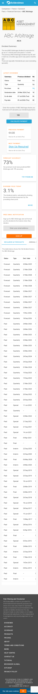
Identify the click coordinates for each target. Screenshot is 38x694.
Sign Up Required (18, 146)
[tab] (14, 242)
